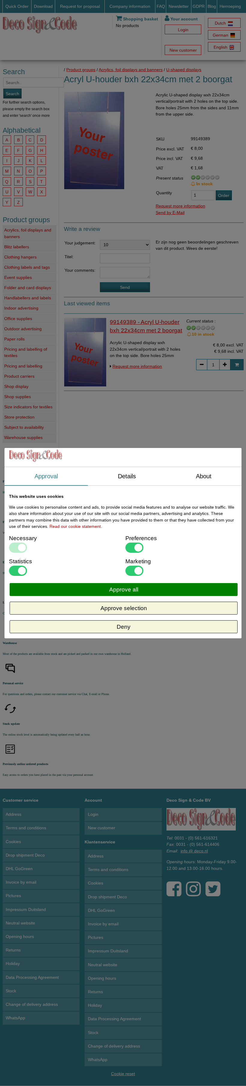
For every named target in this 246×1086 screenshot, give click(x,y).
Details (127, 476)
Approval (46, 476)
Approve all (123, 589)
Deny (123, 627)
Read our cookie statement (75, 526)
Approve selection (123, 608)
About (204, 476)
